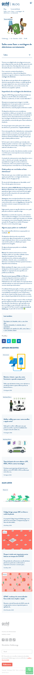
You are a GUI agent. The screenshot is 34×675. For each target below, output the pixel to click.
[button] (29, 55)
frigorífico (20, 202)
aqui (29, 191)
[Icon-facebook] (3, 639)
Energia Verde (6, 634)
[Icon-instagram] (6, 639)
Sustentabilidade (8, 19)
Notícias (5, 532)
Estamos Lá (5, 490)
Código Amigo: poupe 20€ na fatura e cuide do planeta (16, 513)
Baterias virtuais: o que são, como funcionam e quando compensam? (14, 378)
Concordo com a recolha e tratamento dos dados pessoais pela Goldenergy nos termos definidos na (16, 658)
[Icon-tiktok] (14, 639)
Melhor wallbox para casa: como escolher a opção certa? (17, 420)
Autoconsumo (6, 355)
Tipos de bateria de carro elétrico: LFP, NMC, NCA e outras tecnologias (16, 462)
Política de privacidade (9, 632)
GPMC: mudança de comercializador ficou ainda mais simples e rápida (15, 597)
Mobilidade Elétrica (7, 397)
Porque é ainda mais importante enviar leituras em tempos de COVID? (16, 555)
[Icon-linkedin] (10, 639)
